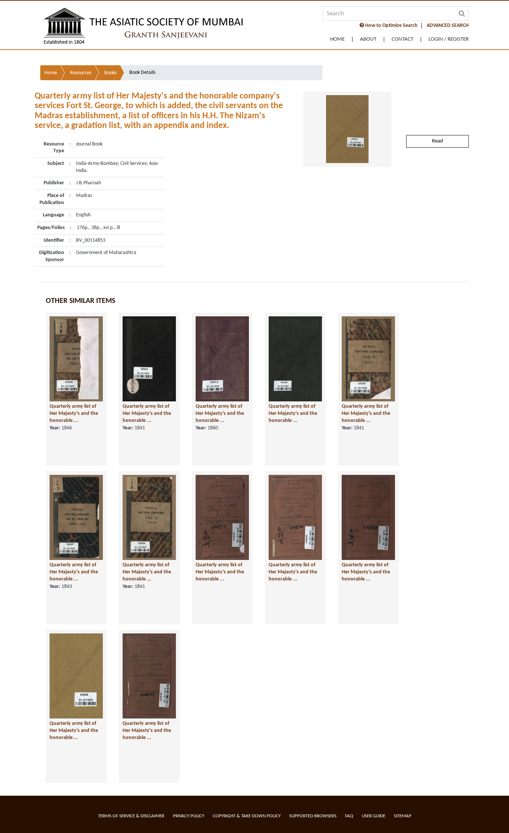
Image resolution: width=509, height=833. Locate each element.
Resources (80, 73)
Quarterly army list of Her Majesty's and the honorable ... (74, 413)
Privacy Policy (188, 816)
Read (437, 141)
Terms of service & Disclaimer (131, 816)
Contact (402, 39)
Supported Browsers (312, 816)
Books (110, 73)
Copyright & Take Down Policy (247, 816)
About (368, 39)
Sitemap (402, 816)
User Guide (373, 816)
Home (337, 39)
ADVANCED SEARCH (448, 25)
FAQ (349, 816)
